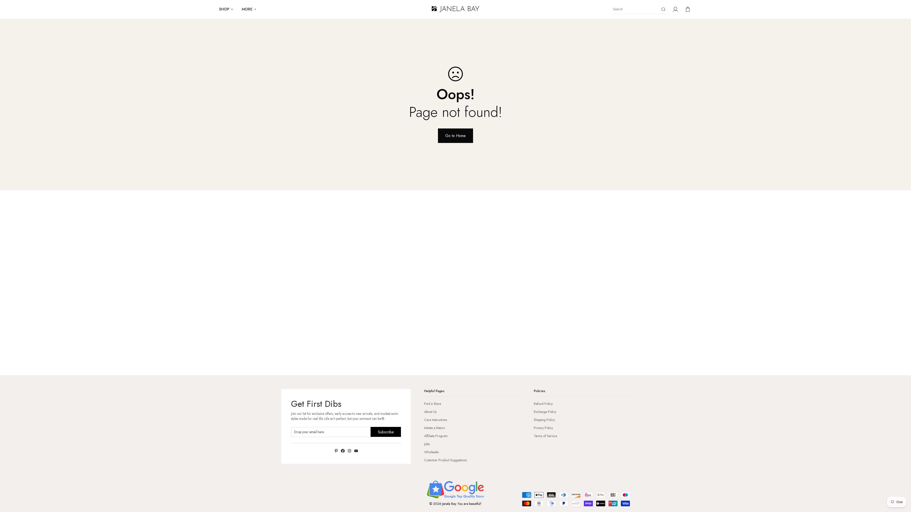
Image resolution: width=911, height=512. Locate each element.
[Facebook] (343, 451)
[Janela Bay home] (455, 9)
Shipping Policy (544, 419)
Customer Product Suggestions (445, 460)
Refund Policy (543, 403)
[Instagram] (349, 451)
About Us (430, 411)
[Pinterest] (336, 451)
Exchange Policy (545, 411)
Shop (224, 9)
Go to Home (455, 135)
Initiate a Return (434, 427)
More (247, 9)
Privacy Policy (543, 427)
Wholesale (431, 452)
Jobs (427, 444)
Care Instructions (435, 419)
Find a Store (432, 403)
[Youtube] (356, 451)
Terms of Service (545, 436)
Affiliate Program (436, 436)
